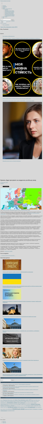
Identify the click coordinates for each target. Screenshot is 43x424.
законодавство (4, 404)
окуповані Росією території (32, 405)
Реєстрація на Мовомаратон (9, 36)
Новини (4, 5)
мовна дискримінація (27, 404)
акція (25, 401)
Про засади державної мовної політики (12, 401)
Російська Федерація (9, 13)
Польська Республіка (9, 12)
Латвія (34, 400)
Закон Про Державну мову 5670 (23, 400)
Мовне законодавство (7, 8)
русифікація (31, 407)
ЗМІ (14, 400)
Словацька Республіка (9, 15)
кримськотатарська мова (14, 404)
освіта (39, 405)
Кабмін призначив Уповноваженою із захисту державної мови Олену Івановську (21, 360)
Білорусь (1, 400)
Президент (2, 401)
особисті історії (3, 407)
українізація (3, 410)
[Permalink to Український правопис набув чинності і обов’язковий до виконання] (12, 269)
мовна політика (6, 210)
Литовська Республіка (9, 10)
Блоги (4, 7)
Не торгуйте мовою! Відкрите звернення (12, 346)
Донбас (11, 400)
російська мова (24, 210)
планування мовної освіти (15, 210)
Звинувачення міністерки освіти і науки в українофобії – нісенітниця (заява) (18, 100)
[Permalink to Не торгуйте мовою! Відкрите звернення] (12, 343)
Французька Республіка (10, 14)
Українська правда (8, 251)
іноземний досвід (10, 410)
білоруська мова (36, 401)
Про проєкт (5, 16)
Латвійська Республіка (9, 11)
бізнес (32, 401)
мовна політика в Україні (7, 405)
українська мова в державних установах (33, 409)
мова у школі (21, 404)
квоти (9, 404)
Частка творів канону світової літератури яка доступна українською (17, 98)
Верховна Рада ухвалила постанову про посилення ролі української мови (19, 316)
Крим (32, 400)
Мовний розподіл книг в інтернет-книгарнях (12, 161)
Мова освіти (38, 400)
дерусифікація (21, 402)
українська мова (18, 409)
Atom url (4, 422)
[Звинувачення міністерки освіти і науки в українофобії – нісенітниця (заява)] (22, 130)
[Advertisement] (21, 170)
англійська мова (29, 401)
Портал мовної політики (5, 0)
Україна (6, 9)
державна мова (12, 402)
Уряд (23, 401)
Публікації (5, 6)
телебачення (9, 409)
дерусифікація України (29, 402)
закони (35, 402)
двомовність (3, 402)
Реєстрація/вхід (6, 24)
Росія (29, 210)
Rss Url (4, 421)
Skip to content (3, 22)
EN (3, 17)
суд (6, 409)
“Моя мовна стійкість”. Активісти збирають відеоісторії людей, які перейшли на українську (21, 38)
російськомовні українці (22, 407)
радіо (7, 407)
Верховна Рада (6, 400)
